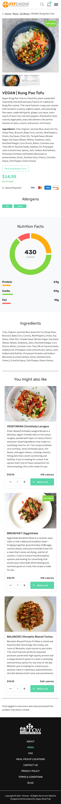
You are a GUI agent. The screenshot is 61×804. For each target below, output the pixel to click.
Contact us (30, 765)
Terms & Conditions (30, 776)
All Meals (24, 13)
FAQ (30, 753)
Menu (15, 13)
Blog (30, 782)
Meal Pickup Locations (30, 759)
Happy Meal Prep (43, 799)
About (30, 741)
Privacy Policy (30, 771)
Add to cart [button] (42, 482)
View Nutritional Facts (16, 168)
